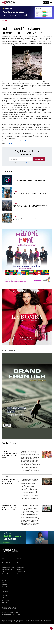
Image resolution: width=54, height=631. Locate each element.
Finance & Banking (6, 562)
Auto (3, 558)
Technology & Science (22, 573)
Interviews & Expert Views (8, 567)
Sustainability (5, 573)
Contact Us (4, 582)
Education (4, 560)
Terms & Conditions (27, 162)
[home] (9, 2)
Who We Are (5, 580)
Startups (4, 571)
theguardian (10, 143)
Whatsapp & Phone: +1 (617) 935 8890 (11, 614)
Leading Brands (20, 567)
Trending (4, 576)
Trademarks (5, 591)
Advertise (4, 584)
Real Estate (19, 569)
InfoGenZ (19, 565)
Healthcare (4, 565)
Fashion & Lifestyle (21, 560)
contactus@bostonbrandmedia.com (31, 140)
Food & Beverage (21, 562)
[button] (46, 2)
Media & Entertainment (7, 569)
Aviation (19, 558)
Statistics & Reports (21, 571)
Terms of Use (5, 589)
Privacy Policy (35, 162)
